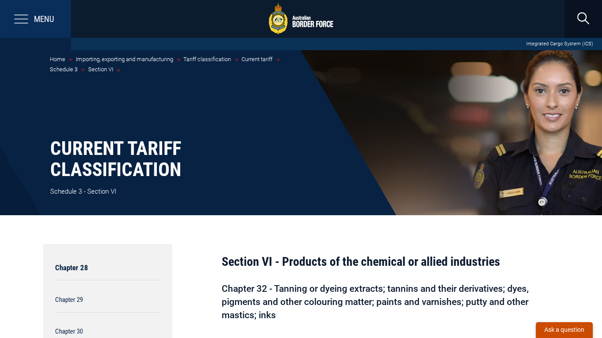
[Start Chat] (564, 330)
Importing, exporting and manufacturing (124, 59)
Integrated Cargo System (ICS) (559, 43)
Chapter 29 (69, 300)
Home (57, 59)
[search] (583, 19)
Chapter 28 (71, 267)
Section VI (100, 69)
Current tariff (257, 59)
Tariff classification (207, 59)
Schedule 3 (64, 69)
